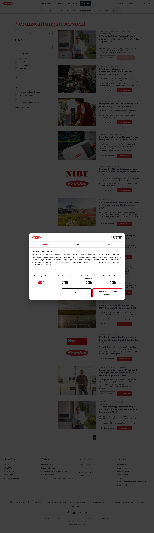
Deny (77, 293)
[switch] (65, 282)
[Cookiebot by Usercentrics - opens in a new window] (113, 237)
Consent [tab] (45, 244)
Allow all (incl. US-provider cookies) (107, 293)
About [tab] (108, 244)
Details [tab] (77, 244)
